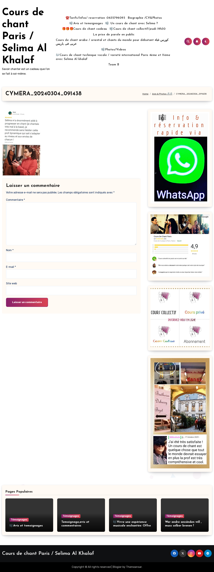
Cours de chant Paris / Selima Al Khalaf (24, 37)
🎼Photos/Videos (113, 49)
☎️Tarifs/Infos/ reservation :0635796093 (95, 18)
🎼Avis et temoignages (86, 23)
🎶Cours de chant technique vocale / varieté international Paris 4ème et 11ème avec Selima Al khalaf (113, 57)
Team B (113, 64)
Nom (10, 250)
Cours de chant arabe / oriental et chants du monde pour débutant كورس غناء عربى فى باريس (112, 42)
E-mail (11, 266)
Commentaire (15, 199)
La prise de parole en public (113, 34)
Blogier (117, 566)
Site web (11, 283)
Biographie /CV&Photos (145, 18)
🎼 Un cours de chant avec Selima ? (131, 23)
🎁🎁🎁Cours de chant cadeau (84, 29)
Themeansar (134, 566)
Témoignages (19, 519)
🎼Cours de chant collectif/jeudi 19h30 (138, 29)
